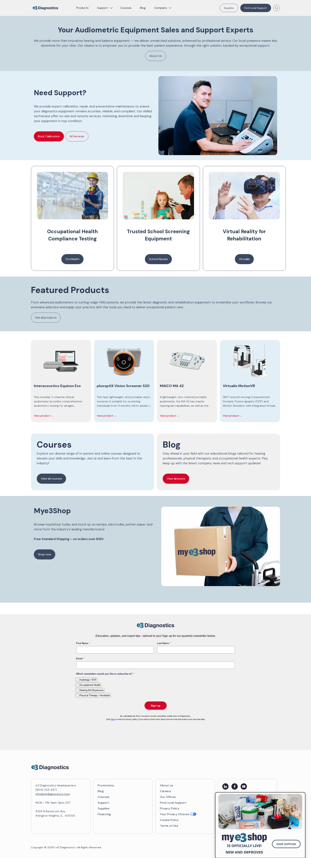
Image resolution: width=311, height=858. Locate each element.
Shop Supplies (286, 844)
